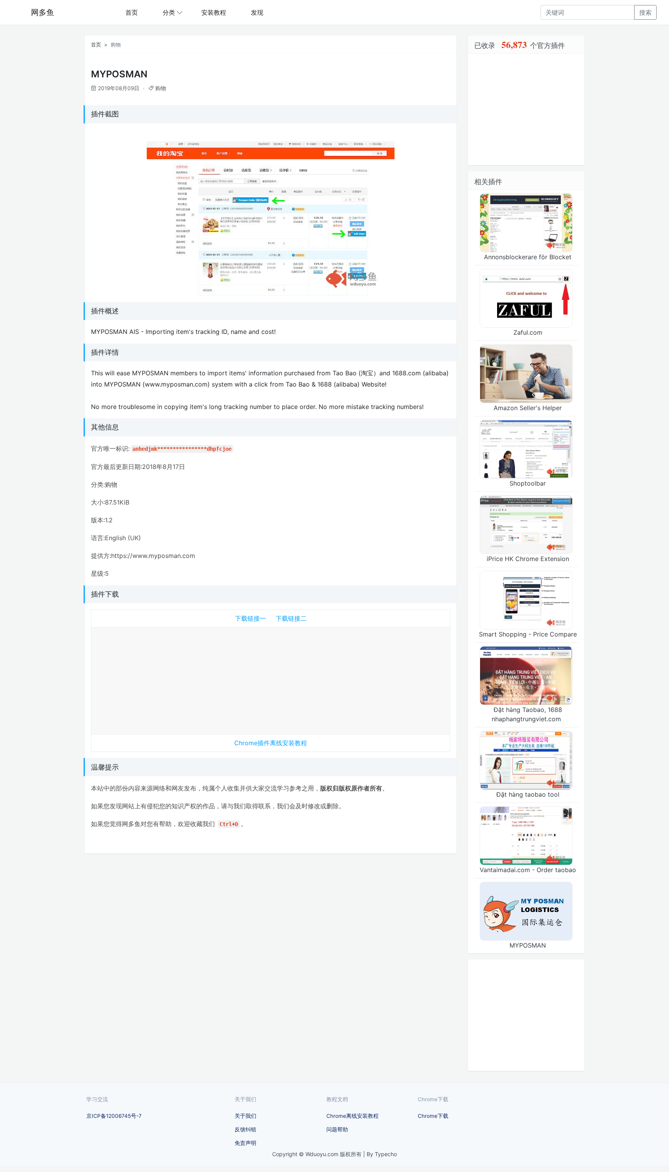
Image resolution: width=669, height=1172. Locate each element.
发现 (257, 12)
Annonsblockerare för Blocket (527, 257)
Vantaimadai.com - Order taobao (528, 870)
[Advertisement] (271, 679)
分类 (169, 12)
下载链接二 (291, 618)
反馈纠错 (245, 1129)
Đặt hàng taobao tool (527, 794)
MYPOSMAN (527, 945)
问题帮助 (337, 1129)
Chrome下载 (433, 1116)
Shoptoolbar (527, 483)
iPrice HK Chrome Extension (528, 559)
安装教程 (213, 12)
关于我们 (245, 1116)
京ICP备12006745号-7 (114, 1116)
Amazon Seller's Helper (528, 408)
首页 (131, 12)
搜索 (645, 12)
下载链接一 (250, 618)
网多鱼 (42, 12)
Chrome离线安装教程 (352, 1116)
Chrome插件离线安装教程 (270, 743)
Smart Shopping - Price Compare (528, 634)
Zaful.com (527, 332)
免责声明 (245, 1143)
